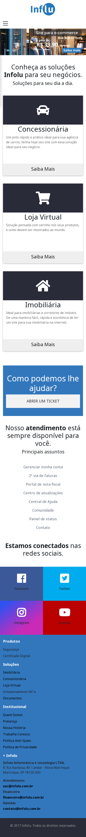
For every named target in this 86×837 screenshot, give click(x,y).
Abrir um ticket (43, 401)
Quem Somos (13, 715)
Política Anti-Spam (17, 740)
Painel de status (43, 518)
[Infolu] (43, 9)
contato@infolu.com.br (22, 808)
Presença (10, 721)
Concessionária (14, 679)
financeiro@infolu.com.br (23, 797)
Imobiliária (11, 672)
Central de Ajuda (43, 501)
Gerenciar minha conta (43, 466)
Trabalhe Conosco (16, 734)
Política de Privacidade (20, 747)
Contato (43, 527)
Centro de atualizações (43, 492)
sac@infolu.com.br (18, 786)
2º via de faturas (43, 475)
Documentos (12, 698)
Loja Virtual (12, 685)
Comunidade (43, 510)
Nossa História (14, 728)
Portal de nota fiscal (43, 484)
